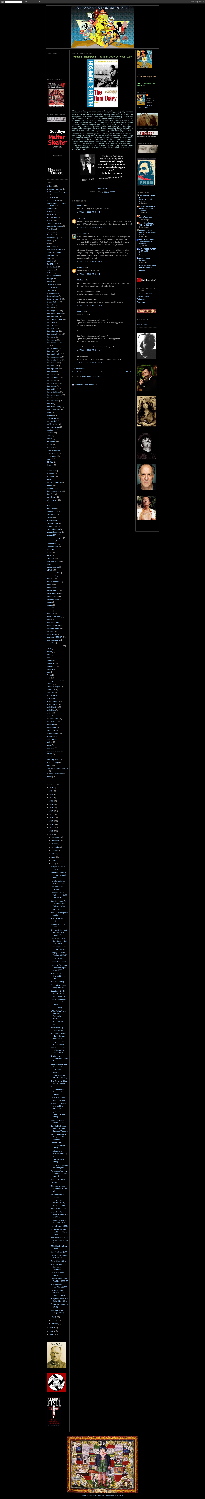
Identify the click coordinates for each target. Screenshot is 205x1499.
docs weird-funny (53, 407)
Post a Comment (78, 368)
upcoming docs (52, 760)
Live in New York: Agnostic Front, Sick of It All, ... (59, 1214)
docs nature (51, 372)
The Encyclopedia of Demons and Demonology (58, 1266)
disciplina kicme (53, 296)
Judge (49, 506)
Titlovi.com (141, 302)
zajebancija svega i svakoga (57, 768)
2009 (51, 1331)
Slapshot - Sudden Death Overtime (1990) (58, 1114)
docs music (51, 366)
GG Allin (50, 444)
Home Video (51, 456)
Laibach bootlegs (53, 529)
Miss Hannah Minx (54, 573)
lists (48, 564)
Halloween (142, 260)
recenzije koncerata (54, 681)
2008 (51, 1334)
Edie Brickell (51, 418)
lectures (50, 552)
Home (103, 372)
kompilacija (51, 514)
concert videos (52, 284)
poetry (49, 652)
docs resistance (53, 383)
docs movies (51, 363)
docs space (51, 398)
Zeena (49, 777)
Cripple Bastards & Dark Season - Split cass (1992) (59, 940)
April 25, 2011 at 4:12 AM (89, 363)
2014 (51, 824)
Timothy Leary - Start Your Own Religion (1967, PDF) (59, 1066)
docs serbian (51, 389)
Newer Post (76, 372)
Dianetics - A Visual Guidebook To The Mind (59, 1188)
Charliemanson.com (144, 293)
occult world (51, 634)
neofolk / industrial (54, 617)
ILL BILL (50, 462)
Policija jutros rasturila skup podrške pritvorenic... (59, 1106)
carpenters (51, 270)
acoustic (50, 220)
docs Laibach (52, 351)
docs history (51, 340)
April (53, 864)
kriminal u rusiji (52, 523)
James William (109, 1495)
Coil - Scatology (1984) (59, 1252)
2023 (51, 794)
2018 (51, 811)
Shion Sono (51, 716)
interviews (50, 488)
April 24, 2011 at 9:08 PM (89, 261)
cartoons (50, 273)
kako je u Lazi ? (143, 324)
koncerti (50, 517)
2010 (51, 1328)
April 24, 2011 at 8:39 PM (89, 212)
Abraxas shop (52, 217)
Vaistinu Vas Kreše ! (58, 962)
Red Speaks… (144, 253)
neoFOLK (50, 614)
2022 (51, 798)
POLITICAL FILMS (146, 240)
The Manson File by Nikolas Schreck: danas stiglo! (58, 1036)
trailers (49, 742)
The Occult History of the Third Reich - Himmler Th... (59, 932)
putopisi (50, 669)
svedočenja (51, 736)
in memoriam (52, 471)
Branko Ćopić (52, 267)
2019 (51, 808)
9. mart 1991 (51, 211)
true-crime (51, 748)
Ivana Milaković (145, 230)
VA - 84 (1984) (56, 1008)
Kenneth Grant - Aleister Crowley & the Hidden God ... (59, 1202)
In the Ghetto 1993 (58, 909)
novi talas (50, 631)
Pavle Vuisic (51, 643)
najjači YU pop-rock (54, 608)
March (54, 1317)
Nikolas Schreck (53, 625)
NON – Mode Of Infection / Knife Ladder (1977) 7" (58, 1292)
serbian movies (52, 701)
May (53, 860)
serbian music (52, 704)
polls (48, 654)
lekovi (49, 555)
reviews (50, 684)
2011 (51, 834)
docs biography (52, 311)
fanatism (50, 433)
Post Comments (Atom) (91, 376)
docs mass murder (54, 357)
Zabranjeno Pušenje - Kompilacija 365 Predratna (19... (59, 1136)
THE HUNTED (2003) (146, 225)
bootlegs (50, 261)
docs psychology (53, 377)
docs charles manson (55, 314)
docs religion (51, 380)
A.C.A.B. (50, 214)
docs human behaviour (55, 343)
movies (49, 579)
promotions (51, 666)
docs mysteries (52, 369)
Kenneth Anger (52, 512)
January (54, 1324)
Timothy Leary (52, 739)
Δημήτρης (81, 218)
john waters (51, 503)
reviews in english (53, 687)
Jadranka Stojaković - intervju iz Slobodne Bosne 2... (59, 875)
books (49, 258)
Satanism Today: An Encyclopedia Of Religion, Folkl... (58, 903)
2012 (51, 831)
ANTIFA (50, 241)
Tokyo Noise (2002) (58, 1208)
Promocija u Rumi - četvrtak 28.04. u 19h (58, 975)
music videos (52, 587)
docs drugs (51, 328)
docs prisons (51, 374)
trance (49, 745)
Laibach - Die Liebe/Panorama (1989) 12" (58, 1145)
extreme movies (53, 427)
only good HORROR (54, 637)
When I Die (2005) (58, 1179)
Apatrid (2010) (56, 958)
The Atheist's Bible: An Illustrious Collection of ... (59, 1240)
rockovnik (50, 692)
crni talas (50, 290)
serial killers (51, 710)
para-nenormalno (53, 640)
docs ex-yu (51, 337)
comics (49, 281)
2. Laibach (51, 197)
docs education (52, 331)
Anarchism (51, 229)
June (53, 857)
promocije (50, 663)
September (55, 847)
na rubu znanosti (53, 599)
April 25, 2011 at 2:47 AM (89, 305)
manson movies (53, 567)
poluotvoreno (144, 258)
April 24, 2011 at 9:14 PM (89, 274)
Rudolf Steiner (52, 695)
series (49, 713)
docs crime (51, 322)
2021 (51, 801)
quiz (48, 672)
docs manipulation (54, 354)
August (54, 850)
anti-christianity (52, 238)
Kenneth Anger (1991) (59, 1226)
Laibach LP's (51, 535)
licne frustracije (52, 561)
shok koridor (51, 722)
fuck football (51, 442)
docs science (52, 386)
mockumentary (52, 576)
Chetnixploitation (146, 223)
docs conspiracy (53, 316)
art (48, 243)
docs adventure (52, 305)
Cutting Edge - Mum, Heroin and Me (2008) (59, 1001)
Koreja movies (52, 520)
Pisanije (142, 216)
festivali (49, 439)
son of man (81, 233)
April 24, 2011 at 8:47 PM (89, 227)
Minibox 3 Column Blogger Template (92, 1495)
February (55, 1320)
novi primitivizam (53, 628)
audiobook (51, 246)
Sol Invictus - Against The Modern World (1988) (59, 1231)
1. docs (49, 186)
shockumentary (52, 719)
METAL (49, 570)
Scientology (51, 698)
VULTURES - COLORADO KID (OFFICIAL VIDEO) (59, 1075)
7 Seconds (51, 208)
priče (49, 657)
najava (49, 602)
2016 (51, 818)
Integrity (50, 485)
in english (50, 468)
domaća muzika (53, 409)
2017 (51, 814)
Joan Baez (51, 494)
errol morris (51, 421)
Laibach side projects (55, 538)
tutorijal (49, 754)
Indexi (49, 479)
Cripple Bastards (53, 287)
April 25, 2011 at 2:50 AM (89, 350)
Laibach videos (52, 547)
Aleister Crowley (53, 223)
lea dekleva (51, 549)
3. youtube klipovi (53, 200)
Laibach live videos (54, 532)
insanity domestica (54, 482)
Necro (49, 611)
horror (49, 459)
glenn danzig (51, 447)
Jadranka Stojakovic (54, 491)
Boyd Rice (50, 264)
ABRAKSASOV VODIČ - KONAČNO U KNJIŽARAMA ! (59, 1050)
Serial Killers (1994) (58, 1261)
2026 (51, 788)
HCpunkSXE (51, 453)
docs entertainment (54, 334)
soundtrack (51, 730)
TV (48, 757)
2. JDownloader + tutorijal (56, 192)
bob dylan (50, 255)
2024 (51, 791)
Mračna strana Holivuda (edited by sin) (59, 1153)
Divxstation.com (143, 296)
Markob (80, 205)
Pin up (49, 649)
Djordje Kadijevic (53, 302)
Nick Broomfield (53, 622)
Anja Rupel (51, 235)
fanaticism (50, 430)
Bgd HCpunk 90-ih (54, 252)
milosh (142, 271)
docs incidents (52, 348)
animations (51, 232)
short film (50, 725)
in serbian (50, 477)
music (49, 584)
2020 (51, 804)
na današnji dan (53, 596)
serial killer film (52, 707)
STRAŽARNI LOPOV (147, 206)
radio (49, 678)
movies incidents (53, 582)
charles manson (53, 276)
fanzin (49, 436)
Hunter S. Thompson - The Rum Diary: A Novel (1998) (59, 967)
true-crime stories (53, 751)
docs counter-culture (54, 319)
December (55, 837)
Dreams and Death (145, 218)
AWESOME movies (54, 249)
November (55, 840)
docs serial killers (53, 392)
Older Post (129, 372)
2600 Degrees (119, 1495)
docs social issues (53, 395)
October (54, 844)
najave (49, 605)
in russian (50, 474)
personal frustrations (54, 646)
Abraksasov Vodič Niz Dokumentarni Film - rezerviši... (59, 1173)
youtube (50, 765)
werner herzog (52, 762)
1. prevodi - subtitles (54, 189)
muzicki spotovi (52, 590)
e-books (50, 415)
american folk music (54, 226)
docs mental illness (54, 360)
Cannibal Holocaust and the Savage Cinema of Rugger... (59, 1128)
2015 (51, 821)
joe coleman (51, 497)
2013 (51, 828)
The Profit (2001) (57, 982)
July (53, 854)
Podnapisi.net (142, 299)
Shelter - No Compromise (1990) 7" (59, 1058)
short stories (51, 727)
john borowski (52, 500)
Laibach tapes (52, 544)
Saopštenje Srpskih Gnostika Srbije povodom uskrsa (58, 993)
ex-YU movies (52, 424)
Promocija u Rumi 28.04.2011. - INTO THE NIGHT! (59, 895)
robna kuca (51, 689)
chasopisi (50, 279)
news (49, 619)
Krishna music (52, 526)
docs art (50, 308)
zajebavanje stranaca (55, 774)
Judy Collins (51, 509)
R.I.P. (49, 675)
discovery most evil (54, 299)
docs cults (50, 325)
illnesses (50, 465)
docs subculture (53, 401)
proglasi (50, 660)
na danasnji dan (53, 593)
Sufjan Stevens (52, 733)
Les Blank (50, 558)
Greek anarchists (53, 450)
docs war (50, 404)
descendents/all (53, 293)
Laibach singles (52, 541)
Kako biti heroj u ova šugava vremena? (147, 266)
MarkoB (80, 280)
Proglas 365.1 (56, 1183)
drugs (49, 412)
